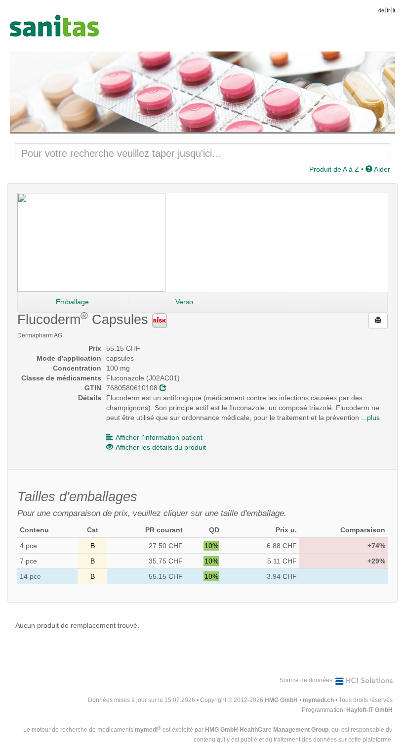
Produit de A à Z (334, 169)
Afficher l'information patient (159, 437)
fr (388, 10)
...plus (370, 417)
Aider (381, 169)
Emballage (72, 302)
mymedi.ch (318, 700)
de (381, 10)
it (394, 10)
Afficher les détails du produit (161, 447)
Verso (184, 302)
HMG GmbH (281, 700)
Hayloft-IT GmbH (369, 709)
